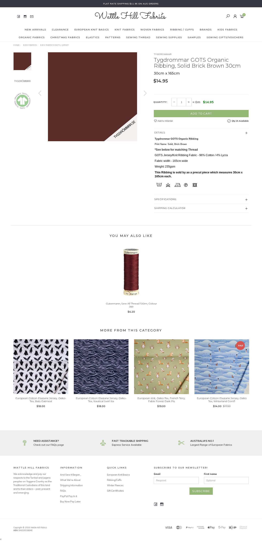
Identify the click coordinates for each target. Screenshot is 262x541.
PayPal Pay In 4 (68, 496)
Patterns (112, 37)
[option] (92, 96)
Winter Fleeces (115, 485)
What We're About (70, 480)
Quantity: (160, 102)
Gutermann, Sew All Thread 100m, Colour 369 (131, 305)
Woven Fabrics (152, 29)
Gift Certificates (115, 490)
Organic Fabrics (32, 37)
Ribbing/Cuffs (114, 480)
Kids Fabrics (227, 29)
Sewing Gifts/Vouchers (225, 37)
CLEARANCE (60, 29)
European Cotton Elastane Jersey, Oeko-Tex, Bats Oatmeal (40, 400)
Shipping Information (71, 485)
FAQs (63, 490)
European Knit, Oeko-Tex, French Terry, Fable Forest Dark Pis (161, 400)
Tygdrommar (163, 54)
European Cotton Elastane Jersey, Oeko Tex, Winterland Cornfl (222, 400)
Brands (206, 29)
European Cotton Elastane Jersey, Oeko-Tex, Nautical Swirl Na (101, 400)
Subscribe (201, 491)
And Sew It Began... (70, 474)
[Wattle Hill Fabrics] (130, 16)
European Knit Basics (91, 29)
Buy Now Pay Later (70, 501)
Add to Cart (201, 113)
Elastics (92, 37)
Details (159, 132)
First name (210, 474)
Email (157, 474)
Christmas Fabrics (65, 37)
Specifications (165, 199)
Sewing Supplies (169, 37)
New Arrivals (35, 29)
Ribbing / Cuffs (182, 29)
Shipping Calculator (170, 208)
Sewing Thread (138, 37)
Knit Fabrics (125, 29)
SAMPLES (194, 37)
